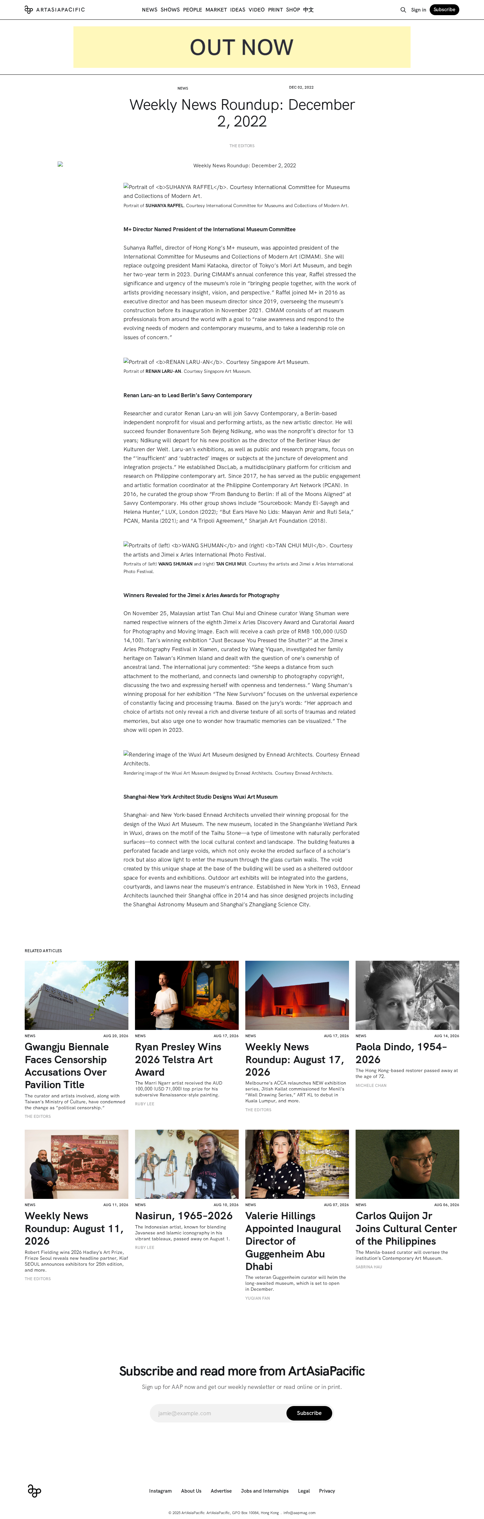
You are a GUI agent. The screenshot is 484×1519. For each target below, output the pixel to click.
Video (257, 9)
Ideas (237, 9)
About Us (191, 1491)
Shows (170, 9)
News (149, 9)
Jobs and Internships (265, 1491)
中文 (308, 9)
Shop (293, 9)
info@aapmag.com (299, 1512)
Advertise (221, 1491)
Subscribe (444, 9)
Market (216, 9)
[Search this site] (403, 10)
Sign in (418, 10)
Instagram (160, 1491)
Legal (304, 1491)
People (192, 9)
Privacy (327, 1491)
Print (275, 9)
